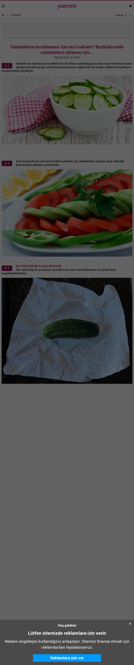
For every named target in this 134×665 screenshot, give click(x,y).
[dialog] (67, 642)
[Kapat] (130, 623)
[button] (67, 658)
